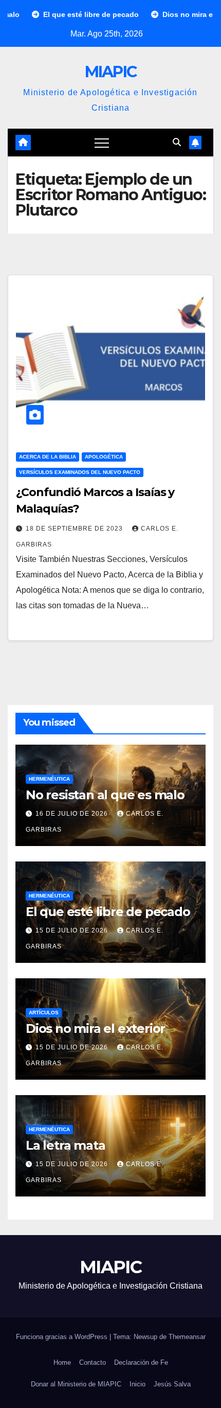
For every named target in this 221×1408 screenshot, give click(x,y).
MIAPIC (111, 71)
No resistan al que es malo (105, 794)
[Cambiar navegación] (102, 142)
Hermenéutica (49, 779)
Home (62, 1362)
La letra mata (65, 1145)
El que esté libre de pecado (108, 911)
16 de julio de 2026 (72, 813)
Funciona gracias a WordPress (62, 1337)
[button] (177, 142)
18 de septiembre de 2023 (75, 528)
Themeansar (187, 1337)
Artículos (44, 1012)
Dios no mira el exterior (95, 1028)
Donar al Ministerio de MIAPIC (76, 1384)
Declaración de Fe (141, 1362)
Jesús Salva (172, 1384)
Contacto (92, 1362)
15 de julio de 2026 (72, 930)
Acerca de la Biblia (47, 457)
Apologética (104, 457)
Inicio (137, 1384)
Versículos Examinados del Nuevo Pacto (79, 472)
